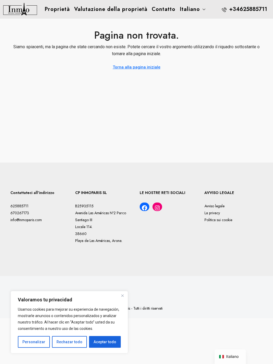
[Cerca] (122, 295)
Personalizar (33, 342)
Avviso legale (214, 206)
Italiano (190, 9)
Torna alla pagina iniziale (136, 67)
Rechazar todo (69, 342)
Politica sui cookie (218, 220)
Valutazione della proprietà (110, 9)
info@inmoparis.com (26, 220)
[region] (69, 322)
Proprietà (57, 9)
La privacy (212, 213)
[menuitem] (244, 9)
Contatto (163, 9)
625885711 (19, 206)
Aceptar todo (105, 342)
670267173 (19, 213)
